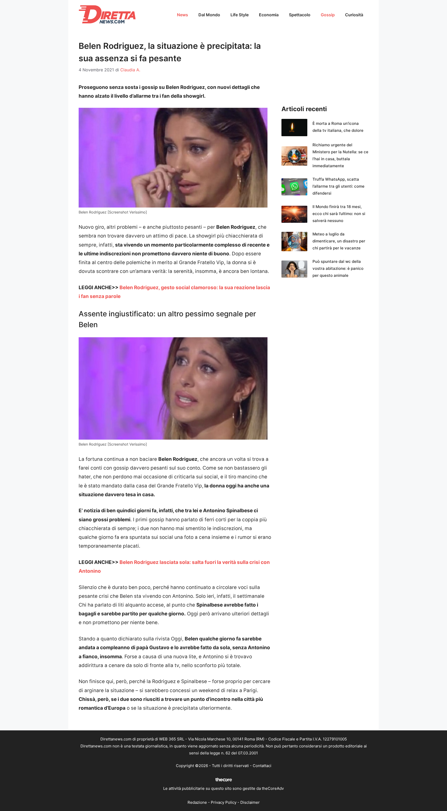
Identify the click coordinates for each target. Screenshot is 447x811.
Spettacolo (299, 14)
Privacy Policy (223, 802)
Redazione (197, 802)
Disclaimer (250, 802)
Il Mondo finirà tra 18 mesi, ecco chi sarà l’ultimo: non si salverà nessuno (338, 213)
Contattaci (262, 765)
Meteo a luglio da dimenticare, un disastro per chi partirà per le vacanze (338, 241)
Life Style (239, 14)
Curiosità (354, 14)
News (182, 14)
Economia (269, 14)
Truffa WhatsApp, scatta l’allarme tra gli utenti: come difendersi (338, 186)
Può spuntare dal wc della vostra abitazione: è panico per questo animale (337, 268)
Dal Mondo (209, 14)
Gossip (328, 14)
